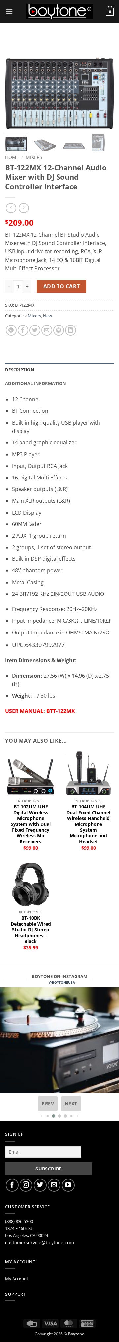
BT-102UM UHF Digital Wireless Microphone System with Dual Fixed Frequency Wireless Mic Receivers (31, 824)
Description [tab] (19, 370)
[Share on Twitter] (34, 330)
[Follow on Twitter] (40, 1185)
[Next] (103, 82)
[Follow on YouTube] (68, 1185)
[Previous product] (24, 208)
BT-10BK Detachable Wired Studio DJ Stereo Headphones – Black (31, 929)
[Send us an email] (54, 1185)
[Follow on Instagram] (26, 1185)
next (71, 1103)
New (47, 316)
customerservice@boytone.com (39, 1242)
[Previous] (15, 82)
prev (48, 1103)
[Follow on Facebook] (12, 1185)
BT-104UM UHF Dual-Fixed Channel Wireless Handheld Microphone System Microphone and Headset (88, 824)
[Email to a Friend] (46, 330)
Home (12, 157)
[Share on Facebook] (23, 330)
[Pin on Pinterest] (58, 330)
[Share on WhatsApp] (11, 330)
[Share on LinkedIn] (70, 330)
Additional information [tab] (35, 383)
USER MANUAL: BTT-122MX (40, 711)
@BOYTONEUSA (62, 982)
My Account (16, 1279)
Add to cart (61, 286)
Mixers (34, 157)
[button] (9, 11)
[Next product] (11, 208)
